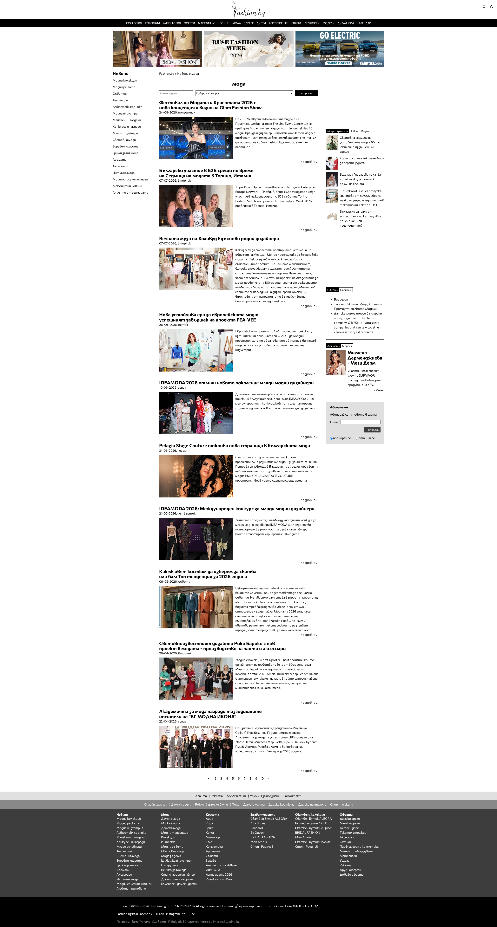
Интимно (213, 870)
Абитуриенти (278, 23)
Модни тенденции (174, 832)
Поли (235, 804)
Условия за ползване (265, 796)
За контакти (293, 796)
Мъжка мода (170, 823)
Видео (365, 131)
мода (195, 73)
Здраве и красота (125, 146)
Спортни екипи (341, 804)
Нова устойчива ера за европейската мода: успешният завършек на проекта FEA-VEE (208, 317)
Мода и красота (337, 131)
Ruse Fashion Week (219, 879)
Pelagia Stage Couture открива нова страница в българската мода (234, 445)
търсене (306, 93)
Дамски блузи (218, 804)
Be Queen (257, 832)
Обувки (345, 842)
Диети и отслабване (221, 865)
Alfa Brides (257, 823)
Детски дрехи (350, 828)
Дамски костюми (281, 804)
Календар (364, 23)
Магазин (204, 23)
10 (262, 778)
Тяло (209, 842)
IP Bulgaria (175, 921)
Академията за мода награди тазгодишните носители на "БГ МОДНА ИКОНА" (210, 713)
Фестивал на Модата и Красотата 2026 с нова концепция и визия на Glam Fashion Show (210, 105)
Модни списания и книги (130, 179)
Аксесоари (120, 166)
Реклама (217, 796)
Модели (329, 23)
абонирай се (342, 438)
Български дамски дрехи (179, 883)
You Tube (188, 914)
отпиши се (366, 438)
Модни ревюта (124, 87)
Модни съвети (172, 846)
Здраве (249, 23)
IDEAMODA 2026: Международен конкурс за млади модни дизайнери (237, 508)
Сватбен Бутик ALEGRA (268, 818)
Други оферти (350, 870)
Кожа (210, 832)
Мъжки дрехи (350, 823)
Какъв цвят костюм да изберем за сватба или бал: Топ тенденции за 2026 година (207, 573)
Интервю (168, 842)
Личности (312, 23)
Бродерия (341, 299)
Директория (172, 23)
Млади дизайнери (125, 133)
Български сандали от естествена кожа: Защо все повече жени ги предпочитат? (360, 218)
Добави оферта (351, 874)
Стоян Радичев (261, 846)
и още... (379, 389)
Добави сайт (236, 796)
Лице (209, 818)
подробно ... (309, 161)
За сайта (200, 796)
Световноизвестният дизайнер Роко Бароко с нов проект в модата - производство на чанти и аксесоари (222, 645)
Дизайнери (346, 23)
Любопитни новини (127, 186)
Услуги (344, 860)
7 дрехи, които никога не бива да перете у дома (362, 160)
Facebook (145, 914)
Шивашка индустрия (176, 860)
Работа (345, 865)
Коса (209, 823)
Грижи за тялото (126, 153)
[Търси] (485, 7)
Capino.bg (233, 921)
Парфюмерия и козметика (359, 846)
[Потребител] (492, 7)
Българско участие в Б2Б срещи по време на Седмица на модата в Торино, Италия (206, 172)
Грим (209, 828)
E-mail (334, 422)
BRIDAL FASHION (262, 837)
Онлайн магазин (155, 804)
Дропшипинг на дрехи (177, 879)
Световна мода (124, 139)
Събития (120, 93)
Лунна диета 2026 (219, 874)
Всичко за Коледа (173, 870)
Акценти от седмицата (130, 192)
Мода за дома (171, 856)
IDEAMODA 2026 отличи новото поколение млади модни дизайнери (236, 382)
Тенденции (120, 100)
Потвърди (372, 429)
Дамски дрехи (181, 804)
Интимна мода (124, 172)
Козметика (214, 846)
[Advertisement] (204, 782)
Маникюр (213, 837)
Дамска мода (170, 818)
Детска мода (171, 828)
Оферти (189, 23)
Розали (145, 921)
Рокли (199, 804)
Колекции (152, 23)
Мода (236, 23)
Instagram (173, 914)
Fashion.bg (134, 23)
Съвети (212, 856)
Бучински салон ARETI (311, 823)
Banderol (256, 828)
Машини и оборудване (356, 851)
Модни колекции (125, 80)
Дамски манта (254, 804)
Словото (159, 921)
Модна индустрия (126, 113)
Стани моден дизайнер (178, 874)
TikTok (159, 914)
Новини (223, 23)
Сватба (296, 23)
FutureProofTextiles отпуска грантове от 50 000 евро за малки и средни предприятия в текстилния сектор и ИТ (362, 198)
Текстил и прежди (353, 832)
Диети (261, 23)
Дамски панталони (312, 804)
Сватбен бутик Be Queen (314, 828)
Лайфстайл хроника (127, 106)
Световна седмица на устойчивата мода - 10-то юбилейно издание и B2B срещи (360, 144)
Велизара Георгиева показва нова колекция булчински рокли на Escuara (360, 178)
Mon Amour (258, 842)
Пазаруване (169, 865)
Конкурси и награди (127, 126)
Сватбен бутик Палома (312, 842)
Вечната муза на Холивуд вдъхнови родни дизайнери (219, 238)
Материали (348, 856)
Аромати (120, 159)
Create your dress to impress (204, 921)
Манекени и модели (127, 120)
